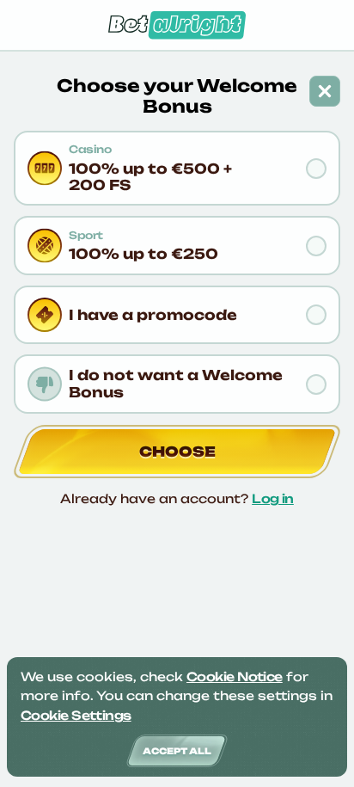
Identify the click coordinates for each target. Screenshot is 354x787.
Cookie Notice (234, 676)
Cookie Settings (76, 715)
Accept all (177, 751)
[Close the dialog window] (324, 91)
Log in (273, 498)
